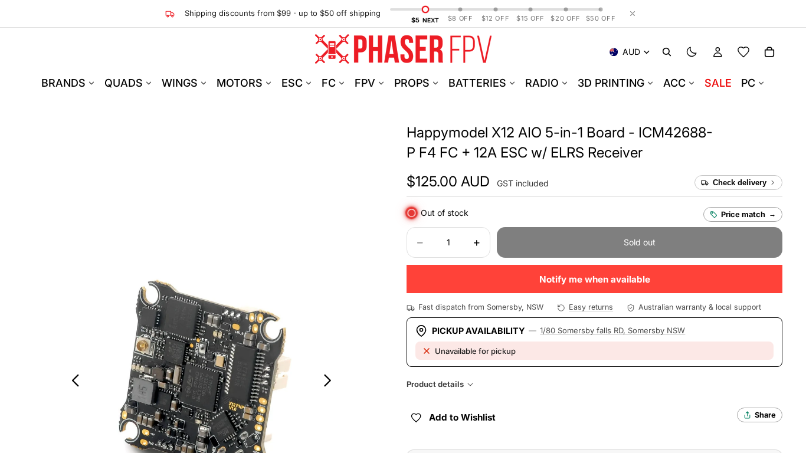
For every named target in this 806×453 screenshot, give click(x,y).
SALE (718, 83)
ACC (674, 83)
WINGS (180, 83)
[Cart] (769, 52)
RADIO (542, 83)
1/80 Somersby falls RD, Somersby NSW (612, 330)
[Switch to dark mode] (692, 52)
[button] (448, 182)
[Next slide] (330, 382)
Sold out (640, 242)
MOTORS (240, 83)
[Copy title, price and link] (726, 133)
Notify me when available (594, 279)
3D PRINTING (611, 83)
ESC (292, 83)
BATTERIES (477, 83)
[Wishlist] (743, 52)
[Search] (667, 52)
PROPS (412, 83)
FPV (365, 83)
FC (329, 83)
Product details (435, 384)
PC (748, 83)
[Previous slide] (72, 382)
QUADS (123, 83)
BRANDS (63, 83)
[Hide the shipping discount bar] (632, 13)
